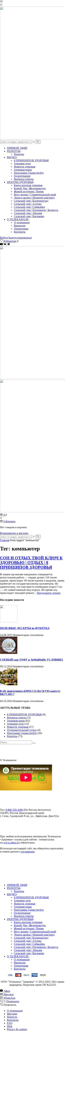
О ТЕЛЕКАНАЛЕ (18, 219)
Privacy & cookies (17, 1029)
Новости (12, 1016)
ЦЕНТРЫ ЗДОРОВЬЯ (20, 182)
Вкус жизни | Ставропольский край (35, 194)
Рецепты (19, 154)
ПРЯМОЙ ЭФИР (17, 148)
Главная (4, 540)
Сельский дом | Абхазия (28, 213)
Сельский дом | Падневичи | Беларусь (36, 210)
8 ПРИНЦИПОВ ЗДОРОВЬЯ (31, 160)
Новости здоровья (24, 166)
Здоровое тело (22, 163)
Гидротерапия (22, 175)
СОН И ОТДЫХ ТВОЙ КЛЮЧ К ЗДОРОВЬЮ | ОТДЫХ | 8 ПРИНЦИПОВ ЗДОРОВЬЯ (31, 562)
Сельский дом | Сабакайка (29, 206)
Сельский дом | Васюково (29, 216)
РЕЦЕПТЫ (13, 151)
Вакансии (19, 225)
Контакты (19, 231)
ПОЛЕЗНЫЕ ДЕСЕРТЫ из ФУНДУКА (25, 628)
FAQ (9, 1023)
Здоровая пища (23, 169)
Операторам (21, 228)
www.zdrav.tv (11, 842)
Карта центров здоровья (28, 185)
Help (9, 1026)
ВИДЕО (12, 157)
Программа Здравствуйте (29, 172)
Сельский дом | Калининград (31, 200)
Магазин (12, 1013)
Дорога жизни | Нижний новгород (34, 197)
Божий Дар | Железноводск (30, 188)
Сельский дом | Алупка (27, 203)
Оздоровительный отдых (22, 730)
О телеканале (22, 222)
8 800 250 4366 (14, 809)
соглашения (27, 851)
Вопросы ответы (24, 179)
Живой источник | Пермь (29, 191)
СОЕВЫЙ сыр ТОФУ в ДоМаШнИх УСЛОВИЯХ (31, 659)
